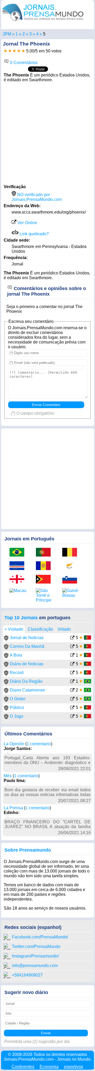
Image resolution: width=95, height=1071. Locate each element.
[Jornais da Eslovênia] (71, 580)
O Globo (17, 699)
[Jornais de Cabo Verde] (19, 566)
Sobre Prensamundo (27, 850)
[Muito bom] (19, 51)
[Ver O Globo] (72, 699)
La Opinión (14, 744)
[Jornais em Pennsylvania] (30, 34)
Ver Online (26, 222)
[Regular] (10, 51)
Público (17, 707)
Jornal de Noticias (27, 637)
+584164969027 (27, 975)
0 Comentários (23, 62)
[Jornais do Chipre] (71, 566)
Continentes (23, 1066)
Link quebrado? (33, 234)
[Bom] (14, 51)
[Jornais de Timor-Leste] (45, 580)
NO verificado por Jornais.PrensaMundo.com (37, 197)
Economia (49, 1066)
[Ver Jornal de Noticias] (72, 638)
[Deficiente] (5, 51)
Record (16, 672)
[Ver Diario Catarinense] (72, 690)
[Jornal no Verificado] (6, 639)
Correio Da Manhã (27, 646)
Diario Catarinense (27, 690)
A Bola (16, 655)
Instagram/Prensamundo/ (35, 956)
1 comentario (39, 744)
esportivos (73, 1066)
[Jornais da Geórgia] (19, 580)
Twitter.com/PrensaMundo (36, 946)
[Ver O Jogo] (72, 717)
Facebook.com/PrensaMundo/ (40, 937)
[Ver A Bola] (72, 655)
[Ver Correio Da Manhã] (72, 647)
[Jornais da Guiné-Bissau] (71, 593)
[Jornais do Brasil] (19, 553)
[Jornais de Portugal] (45, 553)
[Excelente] (23, 51)
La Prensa (13, 808)
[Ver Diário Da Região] (72, 682)
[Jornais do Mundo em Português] (43, 22)
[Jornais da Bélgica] (71, 553)
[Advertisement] (47, 132)
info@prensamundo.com (35, 965)
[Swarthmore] (37, 34)
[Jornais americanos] (17, 34)
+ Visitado (13, 629)
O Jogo (16, 716)
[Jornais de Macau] (19, 590)
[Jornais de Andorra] (45, 566)
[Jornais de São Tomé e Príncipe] (45, 595)
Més (8, 776)
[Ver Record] (72, 673)
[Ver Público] (72, 708)
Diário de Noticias (26, 664)
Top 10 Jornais (21, 617)
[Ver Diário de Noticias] (72, 664)
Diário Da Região (26, 681)
